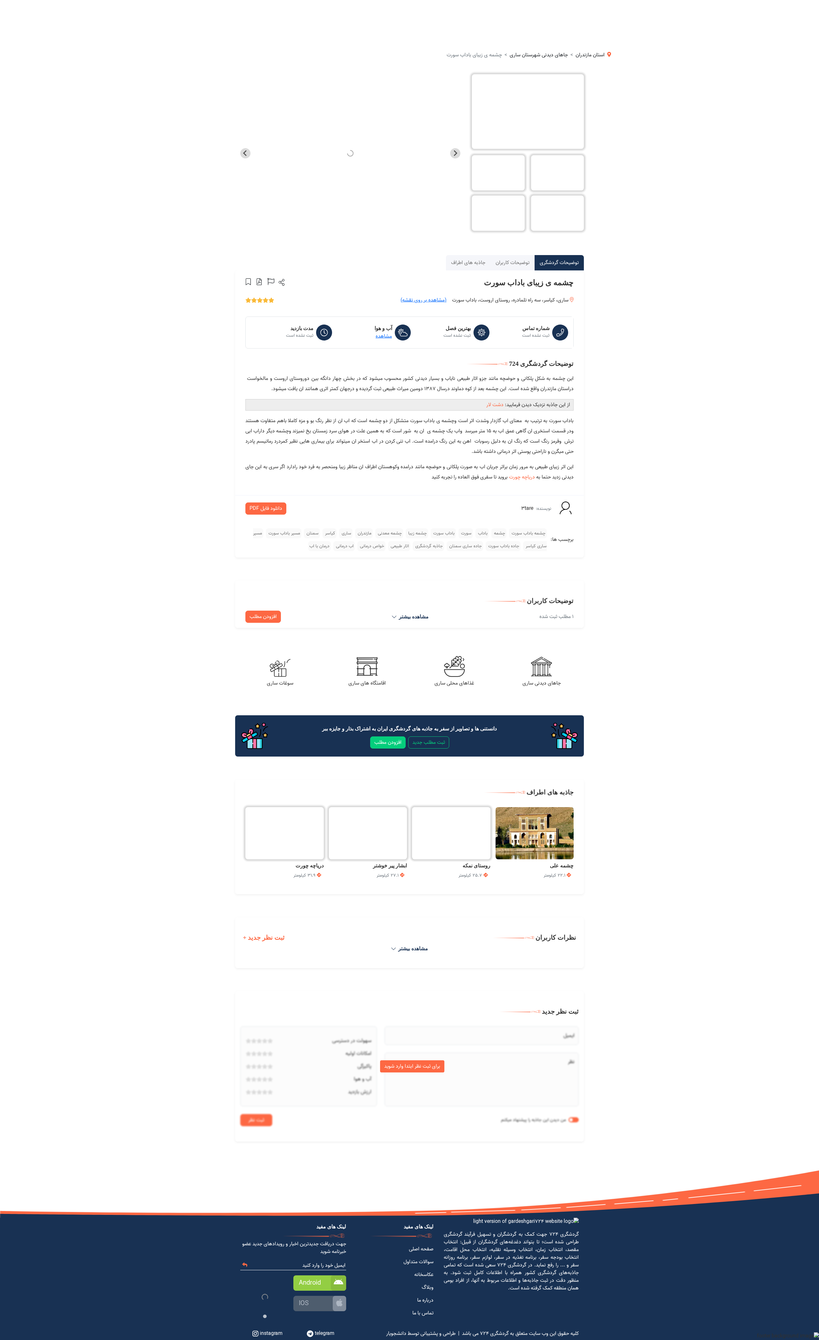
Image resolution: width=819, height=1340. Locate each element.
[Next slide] (245, 153)
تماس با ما (422, 1313)
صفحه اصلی (421, 1249)
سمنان (312, 533)
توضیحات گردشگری (559, 263)
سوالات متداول (418, 1262)
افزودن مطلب (263, 617)
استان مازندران (590, 55)
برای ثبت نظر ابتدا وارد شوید (412, 1066)
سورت (466, 533)
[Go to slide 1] (264, 1316)
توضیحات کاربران (512, 263)
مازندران (363, 533)
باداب (482, 533)
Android (310, 1283)
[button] (281, 282)
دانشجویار (396, 1333)
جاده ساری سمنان (465, 546)
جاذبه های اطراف (468, 263)
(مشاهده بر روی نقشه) (424, 300)
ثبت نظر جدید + (264, 937)
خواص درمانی (371, 546)
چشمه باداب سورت (527, 533)
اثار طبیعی (399, 546)
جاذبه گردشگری (428, 546)
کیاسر (329, 533)
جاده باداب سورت (503, 546)
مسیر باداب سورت (283, 533)
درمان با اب (319, 546)
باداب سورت (443, 533)
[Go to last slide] (455, 153)
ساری (345, 533)
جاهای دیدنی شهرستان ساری (539, 55)
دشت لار (495, 405)
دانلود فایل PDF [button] (266, 508)
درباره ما (425, 1300)
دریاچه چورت (522, 477)
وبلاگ (427, 1287)
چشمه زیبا (417, 533)
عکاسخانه (423, 1275)
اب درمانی (344, 546)
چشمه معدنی (389, 533)
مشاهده (384, 336)
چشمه (499, 533)
